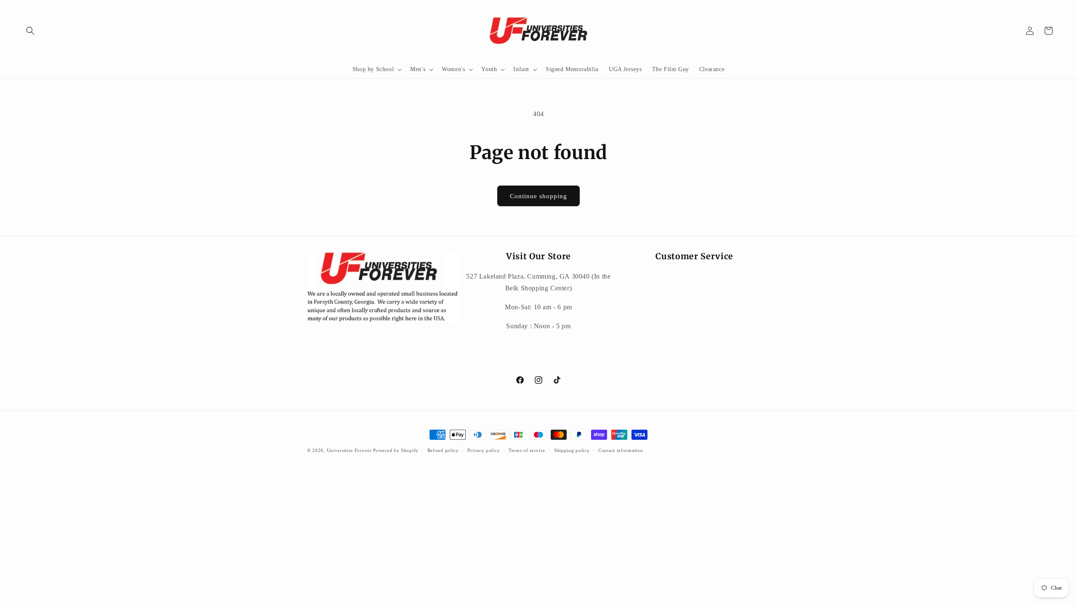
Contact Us (694, 276)
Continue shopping (538, 196)
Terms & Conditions (694, 351)
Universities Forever (349, 450)
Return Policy (694, 294)
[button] (30, 30)
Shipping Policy (694, 313)
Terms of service (527, 450)
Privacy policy (483, 450)
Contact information (620, 450)
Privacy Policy (694, 332)
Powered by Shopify (396, 450)
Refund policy (443, 450)
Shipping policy (572, 450)
